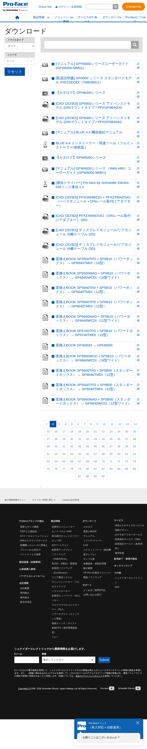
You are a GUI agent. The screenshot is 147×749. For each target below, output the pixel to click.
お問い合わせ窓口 (92, 594)
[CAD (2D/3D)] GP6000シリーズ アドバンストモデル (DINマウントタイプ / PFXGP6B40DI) (93, 106)
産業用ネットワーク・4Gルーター (66, 598)
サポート (87, 585)
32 (87, 439)
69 (95, 461)
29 (63, 439)
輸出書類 (87, 568)
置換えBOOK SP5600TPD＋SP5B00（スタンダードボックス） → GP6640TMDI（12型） (94, 387)
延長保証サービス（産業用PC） (128, 546)
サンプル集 (89, 559)
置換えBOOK (90, 531)
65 (63, 461)
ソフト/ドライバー (92, 540)
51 (48, 453)
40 (56, 446)
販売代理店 (26, 602)
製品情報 (39, 17)
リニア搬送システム (62, 577)
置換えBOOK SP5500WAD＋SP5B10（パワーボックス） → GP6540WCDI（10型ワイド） (93, 275)
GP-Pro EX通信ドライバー (97, 572)
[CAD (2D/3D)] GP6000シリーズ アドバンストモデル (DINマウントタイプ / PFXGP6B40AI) (93, 120)
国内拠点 (24, 593)
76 (56, 468)
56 (87, 453)
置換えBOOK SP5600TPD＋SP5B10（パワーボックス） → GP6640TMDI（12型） (94, 304)
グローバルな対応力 (30, 549)
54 (71, 453)
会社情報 (24, 583)
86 (134, 468)
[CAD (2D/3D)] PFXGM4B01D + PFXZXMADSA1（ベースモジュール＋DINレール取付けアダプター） (93, 201)
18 (71, 431)
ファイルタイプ (15, 39)
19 (79, 431)
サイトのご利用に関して (44, 500)
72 (118, 461)
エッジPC (57, 540)
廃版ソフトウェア (92, 577)
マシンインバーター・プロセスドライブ (65, 584)
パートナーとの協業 (30, 554)
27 (48, 439)
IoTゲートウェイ (60, 545)
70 (103, 461)
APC (117, 587)
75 (48, 468)
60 (118, 453)
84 (118, 468)
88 (87, 476)
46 (103, 446)
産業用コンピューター (63, 526)
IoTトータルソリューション (34, 536)
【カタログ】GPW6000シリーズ (81, 157)
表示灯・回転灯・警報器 (64, 563)
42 (71, 446)
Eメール (18, 654)
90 (103, 476)
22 (103, 431)
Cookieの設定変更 (70, 500)
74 (134, 461)
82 (103, 468)
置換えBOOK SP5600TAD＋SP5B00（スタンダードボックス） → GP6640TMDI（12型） (94, 373)
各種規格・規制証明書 (94, 563)
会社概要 (24, 588)
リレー (55, 637)
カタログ (87, 526)
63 (48, 461)
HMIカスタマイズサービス (33, 540)
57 (95, 453)
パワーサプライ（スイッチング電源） (65, 616)
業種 (44, 654)
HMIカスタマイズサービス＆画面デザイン (129, 527)
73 (126, 461)
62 (134, 453)
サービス (118, 520)
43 (79, 446)
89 (95, 476)
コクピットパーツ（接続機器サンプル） (97, 552)
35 (111, 439)
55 (79, 453)
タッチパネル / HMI (61, 531)
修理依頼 (119, 553)
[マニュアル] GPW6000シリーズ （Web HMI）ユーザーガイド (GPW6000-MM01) (93, 170)
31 (79, 439)
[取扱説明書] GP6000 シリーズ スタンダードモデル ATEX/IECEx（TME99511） (94, 80)
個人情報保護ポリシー (15, 500)
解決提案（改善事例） (30, 562)
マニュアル (89, 536)
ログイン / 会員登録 (70, 6)
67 (79, 461)
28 (56, 439)
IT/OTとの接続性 (28, 531)
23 (111, 431)
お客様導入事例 (27, 569)
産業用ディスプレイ (62, 549)
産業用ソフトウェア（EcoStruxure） (62, 570)
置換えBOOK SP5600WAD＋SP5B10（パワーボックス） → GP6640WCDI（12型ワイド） (93, 319)
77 (63, 468)
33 (95, 439)
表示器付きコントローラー (65, 536)
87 (79, 476)
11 (112, 424)
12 (119, 424)
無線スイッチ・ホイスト (64, 623)
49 (126, 446)
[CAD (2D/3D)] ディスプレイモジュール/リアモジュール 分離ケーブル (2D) (93, 232)
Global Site (45, 6)
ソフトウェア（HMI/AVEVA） (60, 556)
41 (63, 446)
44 (87, 446)
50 (134, 446)
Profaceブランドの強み (31, 521)
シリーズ (12, 54)
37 (126, 439)
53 (63, 453)
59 (111, 453)
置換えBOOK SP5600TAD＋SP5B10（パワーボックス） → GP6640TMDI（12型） (94, 290)
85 (126, 468)
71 (111, 461)
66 (71, 461)
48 (118, 446)
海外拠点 (24, 597)
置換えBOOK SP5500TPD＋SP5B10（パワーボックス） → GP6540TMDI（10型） (94, 261)
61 (126, 453)
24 (118, 431)
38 (134, 439)
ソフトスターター (61, 591)
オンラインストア (123, 565)
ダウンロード (111, 17)
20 (87, 431)
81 (95, 468)
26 (134, 431)
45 (95, 446)
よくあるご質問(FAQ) (94, 590)
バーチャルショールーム (32, 576)
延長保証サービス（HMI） (128, 539)
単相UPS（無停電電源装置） (64, 630)
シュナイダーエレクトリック (128, 580)
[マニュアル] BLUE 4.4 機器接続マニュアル (89, 132)
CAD (85, 545)
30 (71, 439)
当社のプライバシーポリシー (89, 676)
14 (135, 424)
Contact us (133, 6)
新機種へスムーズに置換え (34, 545)
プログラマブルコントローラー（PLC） (65, 607)
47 (111, 446)
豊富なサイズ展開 (29, 526)
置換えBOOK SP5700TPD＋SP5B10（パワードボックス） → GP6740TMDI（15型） (94, 333)
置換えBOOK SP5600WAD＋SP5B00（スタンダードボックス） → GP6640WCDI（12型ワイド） (93, 401)
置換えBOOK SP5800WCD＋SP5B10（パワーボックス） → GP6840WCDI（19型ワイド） (93, 358)
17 (63, 431)
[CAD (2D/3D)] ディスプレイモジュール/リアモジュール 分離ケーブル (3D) (93, 247)
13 (127, 424)
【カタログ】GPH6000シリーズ (80, 93)
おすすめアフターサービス (128, 534)
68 (87, 461)
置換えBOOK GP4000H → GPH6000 (84, 345)
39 (48, 446)
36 (118, 439)
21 (95, 431)
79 (79, 468)
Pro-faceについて (135, 19)
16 (56, 431)
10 (104, 424)
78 (71, 468)
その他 (117, 572)
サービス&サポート (87, 19)
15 (48, 431)
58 (103, 453)
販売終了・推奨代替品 (125, 558)
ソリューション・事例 (63, 19)
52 (56, 453)
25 (126, 431)
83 (111, 468)
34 (103, 439)
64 (56, 461)
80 (87, 468)
